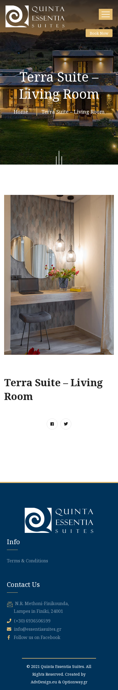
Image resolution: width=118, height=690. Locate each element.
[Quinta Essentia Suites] (34, 16)
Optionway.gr (75, 681)
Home (22, 111)
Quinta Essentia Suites (62, 666)
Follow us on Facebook (36, 637)
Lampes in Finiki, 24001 (38, 611)
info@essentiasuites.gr (37, 629)
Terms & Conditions (27, 561)
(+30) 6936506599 (32, 621)
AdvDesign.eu (44, 681)
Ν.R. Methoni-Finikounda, (42, 603)
